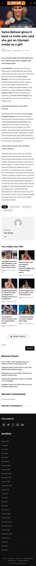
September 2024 (7, 534)
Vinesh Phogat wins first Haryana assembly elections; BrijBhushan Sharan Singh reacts (27, 255)
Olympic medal (14, 207)
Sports (5, 26)
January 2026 (6, 469)
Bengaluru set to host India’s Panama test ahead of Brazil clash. (17, 374)
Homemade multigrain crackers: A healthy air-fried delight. (17, 380)
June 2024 (5, 546)
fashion (3, 270)
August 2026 (5, 441)
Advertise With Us (28, 558)
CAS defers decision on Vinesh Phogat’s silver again (27, 310)
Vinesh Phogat (7, 210)
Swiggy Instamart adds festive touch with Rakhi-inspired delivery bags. (16, 368)
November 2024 (7, 526)
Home (5, 558)
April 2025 (5, 506)
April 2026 (5, 457)
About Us (18, 558)
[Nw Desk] (18, 226)
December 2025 (7, 473)
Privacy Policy (11, 560)
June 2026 (5, 449)
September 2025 (7, 485)
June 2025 (5, 497)
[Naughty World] (16, 3)
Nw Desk (8, 50)
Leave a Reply (19, 336)
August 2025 (5, 489)
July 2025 (4, 493)
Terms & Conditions (22, 560)
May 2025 (5, 502)
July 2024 (4, 542)
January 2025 (6, 518)
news (20, 275)
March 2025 (5, 510)
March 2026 (5, 461)
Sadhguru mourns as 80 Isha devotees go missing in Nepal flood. (17, 386)
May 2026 (5, 453)
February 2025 (6, 514)
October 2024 (6, 530)
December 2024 (7, 522)
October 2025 (6, 481)
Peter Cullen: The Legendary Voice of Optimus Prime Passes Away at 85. (15, 363)
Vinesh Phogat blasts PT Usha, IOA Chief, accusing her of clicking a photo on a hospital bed (9, 283)
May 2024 (5, 550)
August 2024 (5, 538)
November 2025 (7, 477)
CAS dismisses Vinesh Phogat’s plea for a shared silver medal (9, 310)
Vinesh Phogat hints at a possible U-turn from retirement (27, 283)
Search (4, 345)
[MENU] (3, 3)
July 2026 (4, 445)
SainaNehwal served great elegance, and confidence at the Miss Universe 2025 (9, 254)
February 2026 (6, 465)
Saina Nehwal (27, 207)
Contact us (11, 558)
